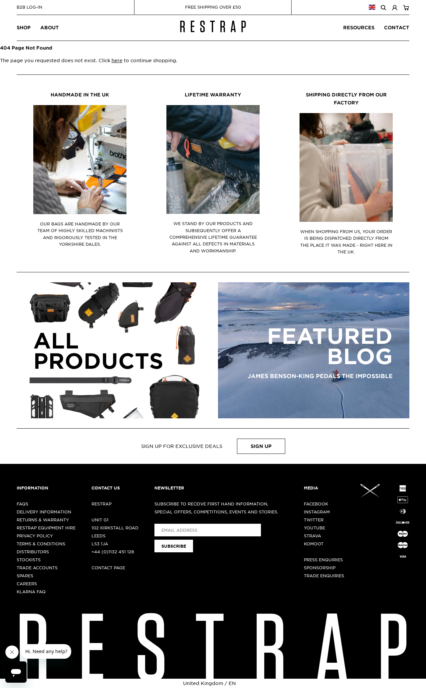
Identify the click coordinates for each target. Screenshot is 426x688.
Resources (358, 27)
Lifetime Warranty (213, 94)
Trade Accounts (37, 567)
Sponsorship (319, 567)
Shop (24, 27)
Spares (25, 575)
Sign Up (261, 446)
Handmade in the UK (80, 94)
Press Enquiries (323, 559)
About (49, 27)
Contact (396, 27)
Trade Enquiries (324, 575)
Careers (27, 583)
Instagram (317, 511)
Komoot (313, 543)
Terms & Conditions (41, 543)
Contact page (108, 567)
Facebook (316, 503)
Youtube (314, 527)
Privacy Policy (35, 535)
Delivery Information (44, 511)
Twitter (313, 519)
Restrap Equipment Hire (46, 527)
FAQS (22, 503)
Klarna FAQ (31, 591)
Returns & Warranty (43, 519)
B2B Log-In (29, 7)
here (116, 60)
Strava (312, 535)
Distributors (33, 551)
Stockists (29, 559)
